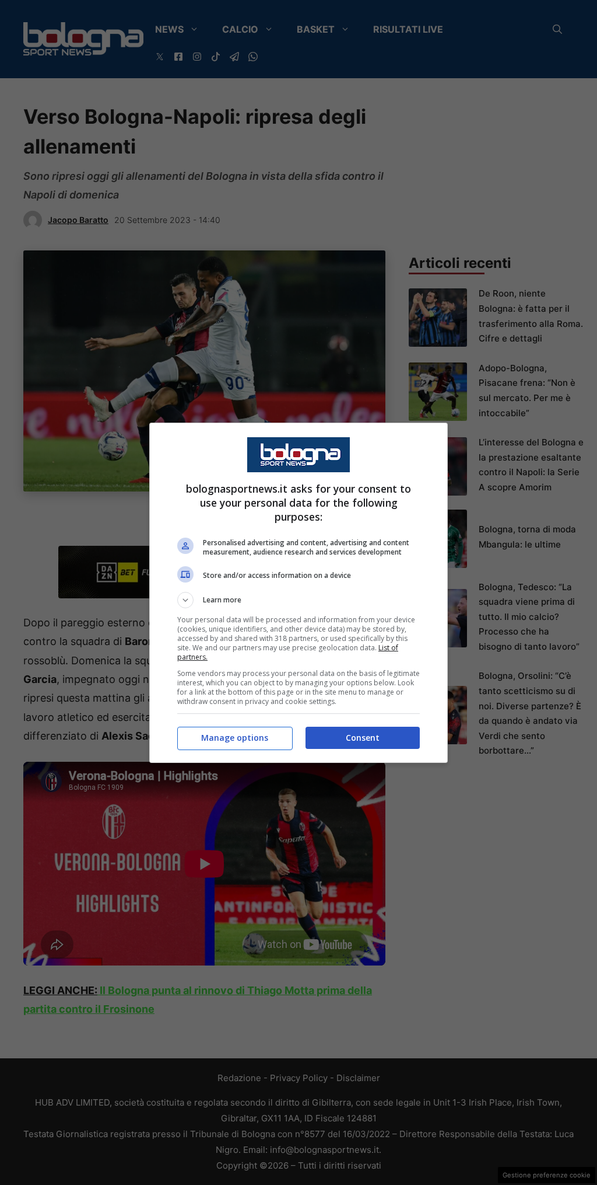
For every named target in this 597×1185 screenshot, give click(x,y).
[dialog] (298, 593)
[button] (298, 600)
